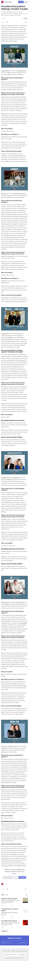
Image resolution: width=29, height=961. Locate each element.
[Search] (26, 894)
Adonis (9, 73)
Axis (17, 334)
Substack (7, 958)
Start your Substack (11, 954)
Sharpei (7, 604)
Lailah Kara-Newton (19, 193)
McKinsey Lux (12, 746)
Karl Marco (10, 337)
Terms (17, 951)
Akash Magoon (5, 71)
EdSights (9, 479)
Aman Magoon (22, 71)
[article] (14, 902)
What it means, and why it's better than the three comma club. (10, 923)
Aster (9, 195)
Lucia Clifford (23, 623)
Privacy (13, 951)
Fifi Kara (3, 193)
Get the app (21, 954)
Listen (25, 18)
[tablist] (5, 894)
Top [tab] (3, 894)
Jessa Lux (3, 746)
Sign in (26, 2)
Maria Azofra (4, 602)
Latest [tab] (6, 894)
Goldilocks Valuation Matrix (9, 898)
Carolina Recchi (16, 478)
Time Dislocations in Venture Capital (9, 909)
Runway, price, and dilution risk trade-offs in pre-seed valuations (10, 901)
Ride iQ (4, 748)
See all (4, 931)
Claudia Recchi (5, 478)
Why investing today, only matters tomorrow (9, 913)
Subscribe (21, 2)
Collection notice (23, 951)
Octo (22, 337)
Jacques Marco (5, 334)
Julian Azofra (20, 602)
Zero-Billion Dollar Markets (9, 921)
